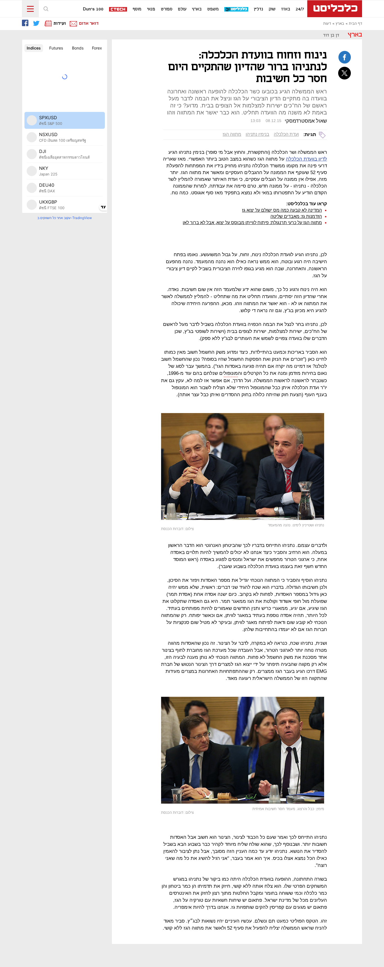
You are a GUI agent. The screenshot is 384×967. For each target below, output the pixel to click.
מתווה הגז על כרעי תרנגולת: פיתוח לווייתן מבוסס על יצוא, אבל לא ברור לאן (252, 222)
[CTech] (118, 10)
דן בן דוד (331, 35)
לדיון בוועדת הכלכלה (306, 159)
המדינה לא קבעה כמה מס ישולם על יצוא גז (282, 210)
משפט (213, 9)
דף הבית (355, 24)
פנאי (151, 9)
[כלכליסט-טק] (236, 9)
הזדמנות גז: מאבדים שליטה (296, 216)
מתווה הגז (232, 134)
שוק (272, 9)
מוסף (137, 9)
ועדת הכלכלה (286, 134)
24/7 (300, 9)
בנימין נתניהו (257, 134)
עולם (182, 9)
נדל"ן (258, 9)
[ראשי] (334, 8)
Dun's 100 (93, 9)
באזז (285, 9)
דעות (327, 24)
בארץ (197, 9)
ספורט (166, 9)
